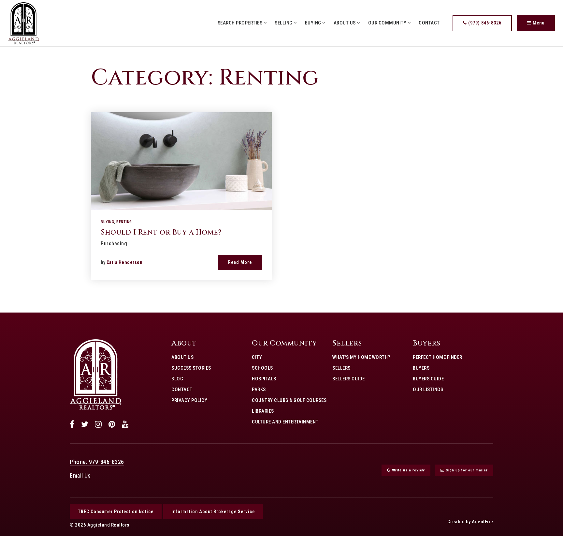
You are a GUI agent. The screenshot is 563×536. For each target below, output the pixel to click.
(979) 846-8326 (484, 22)
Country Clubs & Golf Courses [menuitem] (289, 400)
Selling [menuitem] (284, 23)
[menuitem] (171, 411)
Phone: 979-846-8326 (97, 461)
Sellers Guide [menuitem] (348, 379)
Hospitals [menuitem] (264, 379)
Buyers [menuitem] (421, 368)
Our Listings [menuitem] (428, 389)
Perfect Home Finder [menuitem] (437, 357)
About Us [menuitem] (345, 23)
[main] (281, 180)
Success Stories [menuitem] (191, 368)
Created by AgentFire (470, 522)
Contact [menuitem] (429, 23)
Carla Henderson (125, 262)
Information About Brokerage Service (213, 511)
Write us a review (408, 470)
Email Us (80, 475)
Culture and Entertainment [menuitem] (285, 422)
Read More (240, 262)
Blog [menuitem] (177, 379)
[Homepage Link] (96, 374)
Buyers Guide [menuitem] (428, 379)
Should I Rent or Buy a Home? (161, 232)
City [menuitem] (257, 357)
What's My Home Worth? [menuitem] (361, 357)
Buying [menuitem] (314, 23)
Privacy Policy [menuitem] (189, 400)
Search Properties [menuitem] (241, 23)
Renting (124, 222)
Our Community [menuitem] (388, 23)
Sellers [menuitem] (341, 368)
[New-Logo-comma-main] (23, 23)
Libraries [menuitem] (263, 411)
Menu (537, 22)
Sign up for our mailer (466, 470)
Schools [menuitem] (262, 368)
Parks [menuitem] (259, 389)
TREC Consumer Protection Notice (115, 511)
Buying (107, 222)
